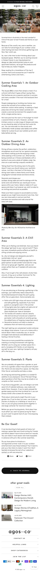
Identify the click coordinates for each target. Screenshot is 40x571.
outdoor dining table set (10, 180)
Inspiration (13, 16)
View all (20, 487)
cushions (5, 269)
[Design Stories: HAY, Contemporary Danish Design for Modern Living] (7, 495)
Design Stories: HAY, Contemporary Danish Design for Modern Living (25, 498)
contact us (5, 452)
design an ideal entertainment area (14, 62)
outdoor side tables (22, 128)
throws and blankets (23, 158)
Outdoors (19, 16)
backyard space (7, 58)
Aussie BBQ (9, 91)
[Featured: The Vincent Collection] (7, 518)
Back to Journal (21, 470)
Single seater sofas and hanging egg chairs (17, 260)
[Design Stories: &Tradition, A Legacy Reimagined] (7, 508)
